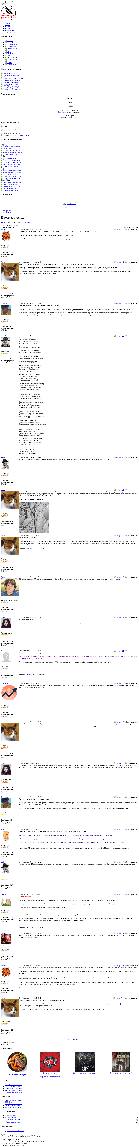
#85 (123, 457)
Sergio (3, 617)
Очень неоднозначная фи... (12, 170)
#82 (123, 262)
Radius (3, 222)
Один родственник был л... (12, 166)
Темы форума (6, 211)
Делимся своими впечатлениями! (84, 1074)
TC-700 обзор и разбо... (12, 88)
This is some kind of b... (10, 184)
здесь (75, 117)
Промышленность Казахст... (14, 1131)
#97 (123, 894)
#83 (123, 303)
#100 (122, 998)
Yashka (3, 457)
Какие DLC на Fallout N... (14, 1107)
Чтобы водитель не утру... (12, 176)
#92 (123, 722)
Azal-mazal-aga (24, 135)
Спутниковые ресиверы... (13, 80)
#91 (123, 683)
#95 (123, 829)
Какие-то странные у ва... (12, 164)
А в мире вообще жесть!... (12, 150)
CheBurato (4, 303)
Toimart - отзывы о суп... (13, 1123)
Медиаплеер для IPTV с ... (14, 1105)
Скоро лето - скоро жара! (13, 1119)
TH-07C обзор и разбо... (12, 86)
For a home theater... (10, 77)
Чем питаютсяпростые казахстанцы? (17, 1074)
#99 (123, 965)
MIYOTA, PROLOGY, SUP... (14, 79)
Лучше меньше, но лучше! (14, 1100)
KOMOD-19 (5, 933)
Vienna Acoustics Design (12, 75)
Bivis (2, 829)
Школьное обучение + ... (12, 73)
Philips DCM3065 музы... (12, 84)
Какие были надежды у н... (12, 182)
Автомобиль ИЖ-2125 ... (11, 174)
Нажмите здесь (63, 112)
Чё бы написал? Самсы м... (12, 154)
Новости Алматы (11, 1115)
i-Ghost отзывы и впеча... (13, 1104)
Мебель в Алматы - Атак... (14, 1090)
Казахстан (26, 222)
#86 (123, 490)
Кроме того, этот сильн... (11, 148)
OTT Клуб (8, 1102)
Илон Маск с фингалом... (13, 1085)
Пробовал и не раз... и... (11, 190)
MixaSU (3, 229)
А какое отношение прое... (12, 160)
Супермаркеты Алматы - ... (14, 1121)
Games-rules (5, 683)
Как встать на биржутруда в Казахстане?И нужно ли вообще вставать (50, 1075)
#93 (123, 763)
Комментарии (6, 212)
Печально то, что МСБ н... (12, 162)
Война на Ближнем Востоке (14, 1088)
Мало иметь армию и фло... (12, 152)
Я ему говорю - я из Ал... (11, 186)
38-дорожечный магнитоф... (12, 172)
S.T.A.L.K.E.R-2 (10, 1117)
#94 (123, 797)
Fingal (3, 577)
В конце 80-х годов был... (12, 188)
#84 (123, 336)
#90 (123, 651)
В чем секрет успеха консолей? (121, 1074)
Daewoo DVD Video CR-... (13, 90)
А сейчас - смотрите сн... (11, 146)
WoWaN (4, 894)
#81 (123, 229)
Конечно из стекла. (9, 158)
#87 (123, 535)
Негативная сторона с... (12, 82)
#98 (123, 933)
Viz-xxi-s (4, 336)
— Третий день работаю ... (12, 178)
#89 (123, 617)
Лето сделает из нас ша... (13, 1086)
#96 (123, 862)
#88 (123, 577)
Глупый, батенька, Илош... (14, 1092)
